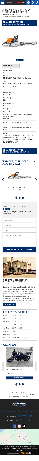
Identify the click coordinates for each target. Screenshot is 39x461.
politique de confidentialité (9, 448)
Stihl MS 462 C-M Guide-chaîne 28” (19, 189)
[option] (19, 179)
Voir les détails (19, 378)
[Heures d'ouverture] (28, 2)
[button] (3, 179)
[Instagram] (19, 426)
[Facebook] (14, 426)
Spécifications (10, 66)
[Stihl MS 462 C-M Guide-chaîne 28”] (19, 176)
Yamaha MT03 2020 (14, 370)
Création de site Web (13, 453)
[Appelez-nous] (37, 2)
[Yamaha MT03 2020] (19, 357)
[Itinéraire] (33, 2)
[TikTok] (24, 426)
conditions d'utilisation (25, 448)
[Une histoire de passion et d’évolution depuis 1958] (19, 267)
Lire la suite (9, 305)
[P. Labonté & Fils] (9, 2)
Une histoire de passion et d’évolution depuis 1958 (15, 281)
